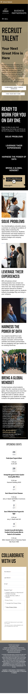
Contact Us (15, 672)
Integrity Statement (20, 670)
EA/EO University (12, 670)
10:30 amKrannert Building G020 (14, 476)
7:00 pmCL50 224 (14, 459)
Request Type (8, 590)
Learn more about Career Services (14, 88)
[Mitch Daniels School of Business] (6, 15)
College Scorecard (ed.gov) (14, 671)
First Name (7, 571)
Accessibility (4, 670)
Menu (6, 19)
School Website (7, 2)
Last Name (7, 577)
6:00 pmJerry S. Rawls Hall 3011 (14, 513)
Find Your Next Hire (13, 94)
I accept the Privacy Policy (13, 603)
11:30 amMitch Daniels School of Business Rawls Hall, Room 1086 (14, 534)
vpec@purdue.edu (20, 665)
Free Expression (5, 671)
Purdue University (13, 647)
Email (5, 584)
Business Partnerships (19, 11)
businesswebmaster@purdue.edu (14, 652)
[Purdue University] (6, 9)
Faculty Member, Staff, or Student (13, 596)
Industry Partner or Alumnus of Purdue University (14, 593)
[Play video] (14, 181)
